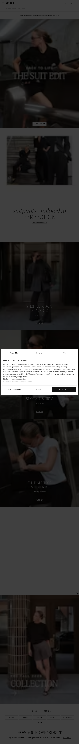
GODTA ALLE (64, 390)
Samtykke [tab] (14, 353)
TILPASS (38, 390)
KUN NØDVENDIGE (15, 390)
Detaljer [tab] (39, 353)
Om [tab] (64, 353)
